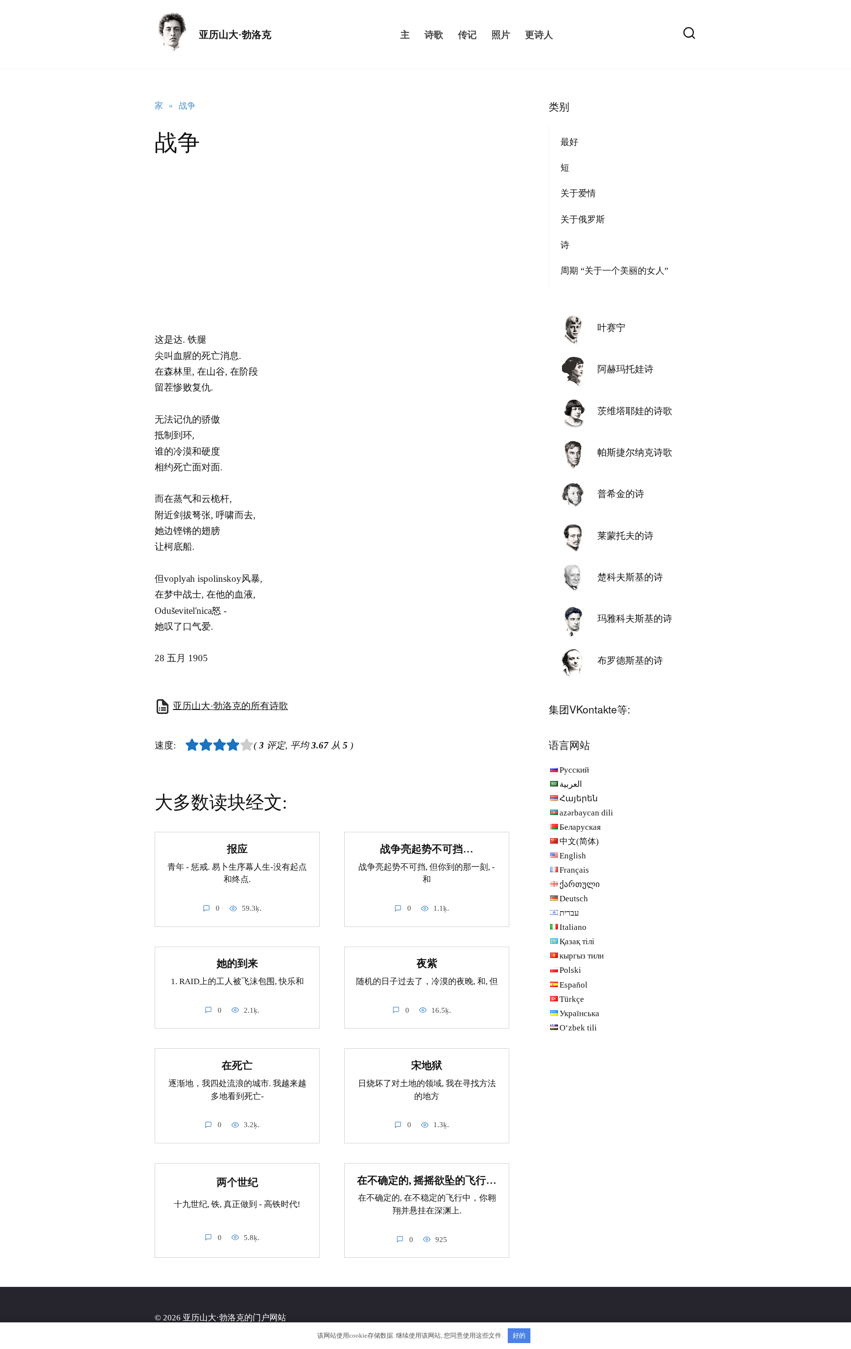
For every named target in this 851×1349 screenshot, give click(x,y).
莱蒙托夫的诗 (625, 536)
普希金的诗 (620, 494)
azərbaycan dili (586, 812)
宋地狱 (426, 1065)
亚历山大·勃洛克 (235, 34)
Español (573, 985)
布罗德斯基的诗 (630, 660)
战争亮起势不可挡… (426, 849)
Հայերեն (578, 798)
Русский (574, 770)
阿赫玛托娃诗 (625, 369)
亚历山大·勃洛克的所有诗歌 (230, 706)
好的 (519, 1335)
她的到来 (237, 964)
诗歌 (434, 34)
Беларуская (580, 827)
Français (574, 870)
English (572, 855)
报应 (237, 849)
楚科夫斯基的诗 (630, 577)
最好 (569, 142)
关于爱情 (578, 193)
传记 (467, 34)
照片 (500, 34)
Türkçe (571, 999)
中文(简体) (579, 841)
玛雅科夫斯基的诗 (634, 618)
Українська (579, 1013)
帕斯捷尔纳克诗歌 (634, 452)
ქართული (579, 884)
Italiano (573, 927)
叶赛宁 (611, 327)
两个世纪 (237, 1182)
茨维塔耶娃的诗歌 (634, 411)
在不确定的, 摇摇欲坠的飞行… (426, 1180)
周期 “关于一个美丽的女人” (614, 271)
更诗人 (539, 34)
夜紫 (427, 964)
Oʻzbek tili (578, 1027)
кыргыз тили (581, 955)
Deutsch (573, 898)
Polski (570, 970)
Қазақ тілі (576, 941)
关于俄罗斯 (582, 219)
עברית (569, 913)
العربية (570, 784)
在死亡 (237, 1065)
